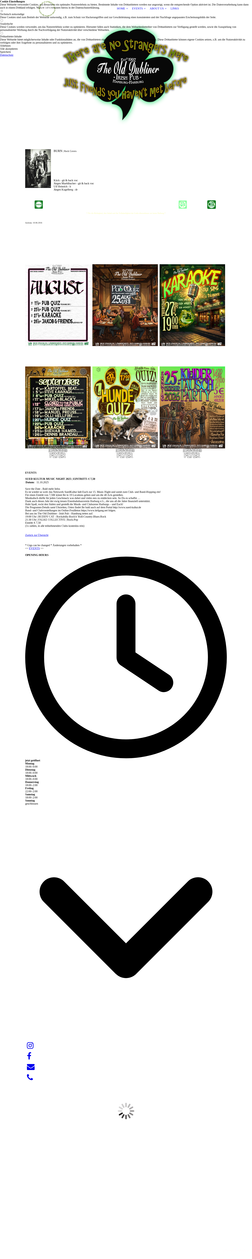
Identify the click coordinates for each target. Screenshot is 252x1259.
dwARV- (126, 1244)
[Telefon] (30, 1077)
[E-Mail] (31, 1067)
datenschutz (242, 1250)
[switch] (1, 20)
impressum (228, 1250)
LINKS (175, 8)
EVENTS (137, 8)
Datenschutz (6, 55)
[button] (126, 45)
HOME (121, 8)
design (133, 1244)
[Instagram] (30, 1045)
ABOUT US (157, 8)
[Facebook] (29, 1056)
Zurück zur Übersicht (36, 535)
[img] (46, 8)
